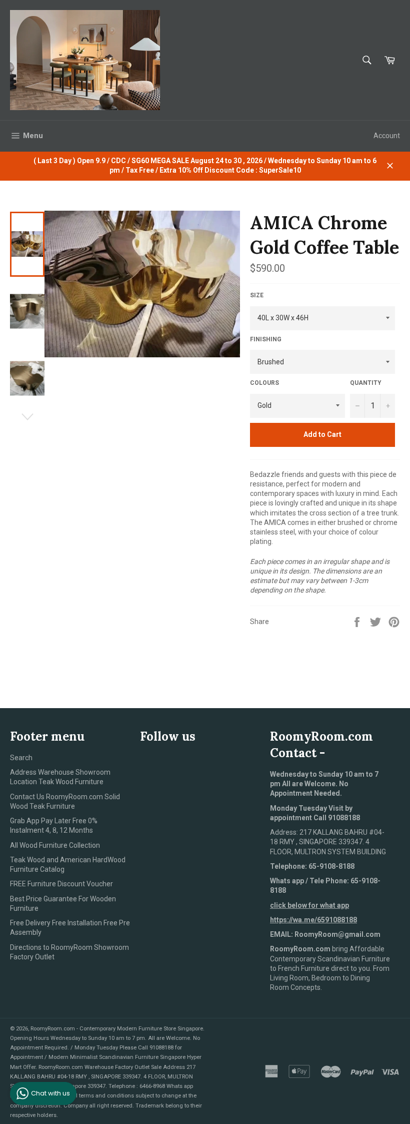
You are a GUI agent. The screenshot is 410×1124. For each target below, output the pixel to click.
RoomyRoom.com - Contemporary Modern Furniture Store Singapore (116, 1028)
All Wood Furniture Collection (55, 845)
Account (387, 136)
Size (257, 295)
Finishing (266, 339)
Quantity (366, 382)
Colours (264, 382)
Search (21, 758)
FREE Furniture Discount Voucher (61, 884)
